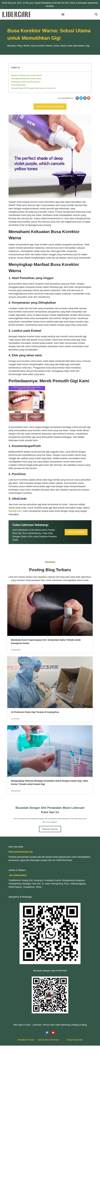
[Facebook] (47, 1032)
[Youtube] (53, 1032)
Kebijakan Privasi (25, 1039)
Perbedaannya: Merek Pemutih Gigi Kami (25, 82)
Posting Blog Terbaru (18, 85)
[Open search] (96, 14)
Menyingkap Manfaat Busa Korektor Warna (26, 79)
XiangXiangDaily (74, 1039)
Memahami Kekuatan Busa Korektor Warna (26, 75)
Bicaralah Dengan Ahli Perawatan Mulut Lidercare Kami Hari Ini (33, 88)
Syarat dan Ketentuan (48, 1039)
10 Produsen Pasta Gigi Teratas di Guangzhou (35, 712)
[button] (63, 14)
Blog (19, 45)
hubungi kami (15, 511)
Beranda (11, 45)
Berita (26, 45)
